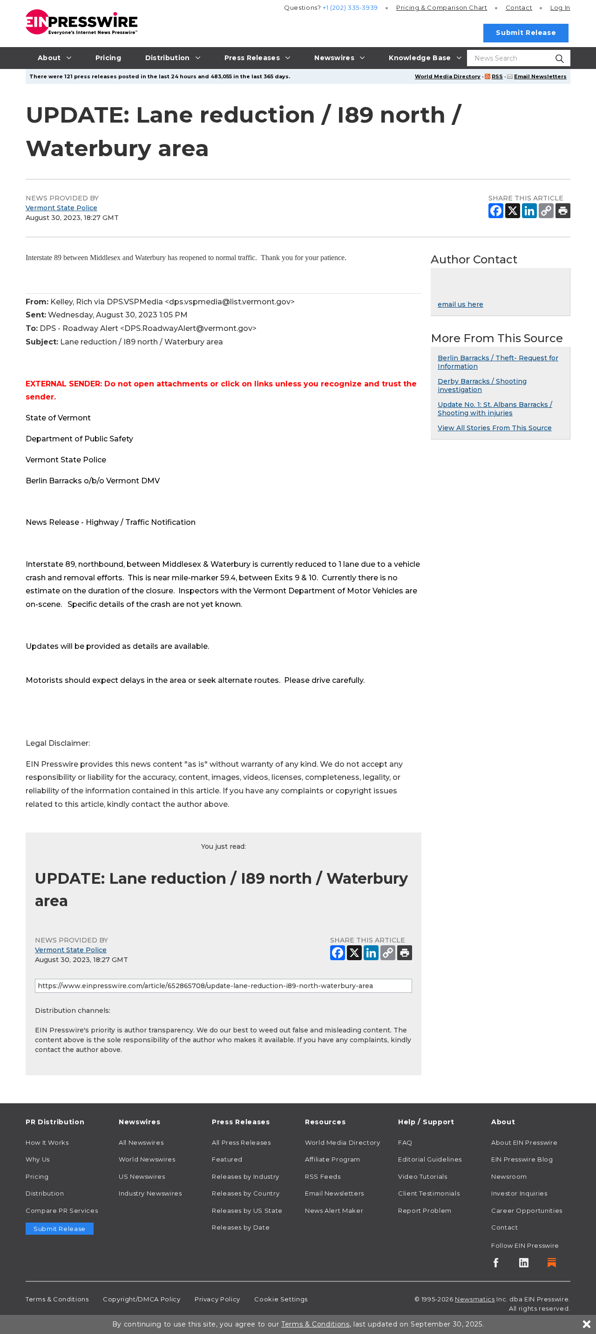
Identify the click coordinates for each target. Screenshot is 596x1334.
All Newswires (141, 1142)
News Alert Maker (334, 1210)
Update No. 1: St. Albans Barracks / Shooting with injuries (495, 408)
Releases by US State (247, 1210)
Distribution (45, 1193)
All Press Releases (241, 1142)
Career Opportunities (526, 1210)
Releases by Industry (245, 1176)
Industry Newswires (150, 1193)
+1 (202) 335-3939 (350, 7)
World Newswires (147, 1159)
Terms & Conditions (57, 1299)
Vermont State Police (61, 208)
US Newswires (142, 1176)
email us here (460, 304)
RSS (497, 76)
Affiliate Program (332, 1159)
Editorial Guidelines (430, 1159)
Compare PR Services (62, 1210)
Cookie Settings (281, 1299)
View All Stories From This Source (495, 428)
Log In (560, 7)
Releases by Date (241, 1227)
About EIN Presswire (524, 1142)
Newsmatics (474, 1299)
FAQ (405, 1142)
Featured (227, 1159)
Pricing (442, 7)
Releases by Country (245, 1193)
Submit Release (526, 32)
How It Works (47, 1142)
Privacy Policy (217, 1299)
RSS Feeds (323, 1176)
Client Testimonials (429, 1193)
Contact (519, 7)
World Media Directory (448, 76)
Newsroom (509, 1176)
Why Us (38, 1159)
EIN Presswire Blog (522, 1159)
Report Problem (425, 1210)
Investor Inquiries (519, 1193)
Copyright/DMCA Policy (141, 1299)
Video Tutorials (422, 1176)
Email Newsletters (540, 76)
